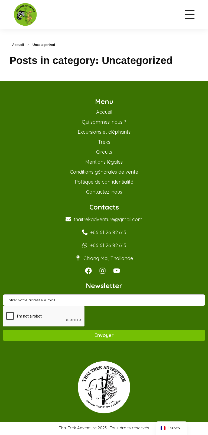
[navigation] (171, 428)
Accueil (18, 45)
